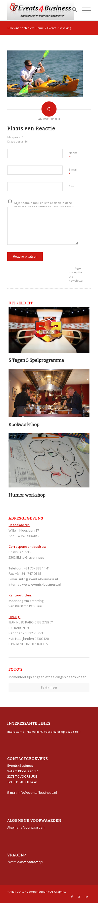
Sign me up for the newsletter (76, 274)
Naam (73, 155)
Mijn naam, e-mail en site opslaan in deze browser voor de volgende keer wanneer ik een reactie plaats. (44, 207)
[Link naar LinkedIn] (87, 896)
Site (71, 186)
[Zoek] (72, 10)
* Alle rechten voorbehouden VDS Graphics (36, 891)
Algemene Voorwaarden (25, 827)
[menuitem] (72, 10)
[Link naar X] (79, 896)
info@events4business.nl (38, 579)
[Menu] (84, 10)
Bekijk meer (49, 687)
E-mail (73, 172)
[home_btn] (40, 10)
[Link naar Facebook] (72, 896)
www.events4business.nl (41, 584)
